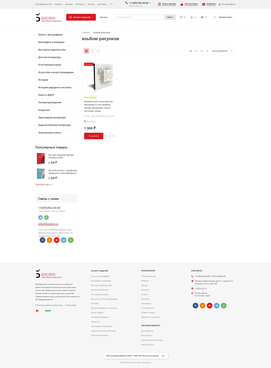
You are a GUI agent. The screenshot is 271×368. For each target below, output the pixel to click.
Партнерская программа (152, 340)
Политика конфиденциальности (49, 305)
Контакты (145, 289)
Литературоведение (100, 317)
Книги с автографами (100, 276)
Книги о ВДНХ (97, 312)
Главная (86, 32)
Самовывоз (146, 303)
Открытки (95, 321)
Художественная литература (103, 330)
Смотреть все (42, 184)
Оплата (144, 294)
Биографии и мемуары (101, 280)
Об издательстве (148, 276)
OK (163, 355)
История (95, 303)
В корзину (94, 136)
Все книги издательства (101, 285)
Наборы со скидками (150, 317)
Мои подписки (147, 344)
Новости (145, 280)
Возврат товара (148, 312)
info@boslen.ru (48, 224)
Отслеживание (147, 308)
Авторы (144, 285)
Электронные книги (100, 335)
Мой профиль (147, 331)
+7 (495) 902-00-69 (138, 3)
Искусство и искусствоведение (104, 299)
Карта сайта (71, 305)
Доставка (145, 299)
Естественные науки (100, 294)
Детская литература (99, 289)
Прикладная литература (101, 326)
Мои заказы (146, 335)
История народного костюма (104, 308)
